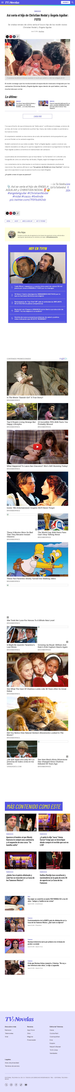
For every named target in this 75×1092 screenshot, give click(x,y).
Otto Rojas (41, 31)
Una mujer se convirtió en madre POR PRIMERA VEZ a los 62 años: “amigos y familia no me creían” (48, 900)
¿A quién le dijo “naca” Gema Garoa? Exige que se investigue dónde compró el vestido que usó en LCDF (54, 841)
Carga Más (38, 116)
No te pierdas (40, 221)
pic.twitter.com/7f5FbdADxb (28, 200)
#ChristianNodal (37, 193)
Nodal (8, 221)
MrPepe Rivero (39, 925)
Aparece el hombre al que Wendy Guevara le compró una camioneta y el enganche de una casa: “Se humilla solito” (20, 841)
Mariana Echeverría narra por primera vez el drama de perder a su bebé (46, 943)
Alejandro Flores (39, 946)
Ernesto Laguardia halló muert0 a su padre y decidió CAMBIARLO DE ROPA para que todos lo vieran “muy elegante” (60, 106)
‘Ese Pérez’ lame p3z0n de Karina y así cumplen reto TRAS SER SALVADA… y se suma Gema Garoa (25, 105)
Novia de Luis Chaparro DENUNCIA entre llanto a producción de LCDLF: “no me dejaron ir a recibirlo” (38, 310)
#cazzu (26, 196)
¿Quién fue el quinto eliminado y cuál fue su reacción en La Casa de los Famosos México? (20, 877)
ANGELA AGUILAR (27, 221)
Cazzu (16, 221)
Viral (29, 896)
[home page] (12, 2)
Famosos (37, 11)
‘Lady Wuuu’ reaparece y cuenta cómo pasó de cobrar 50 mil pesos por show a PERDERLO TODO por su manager (38, 287)
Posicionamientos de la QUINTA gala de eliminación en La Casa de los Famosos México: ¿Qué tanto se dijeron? (47, 921)
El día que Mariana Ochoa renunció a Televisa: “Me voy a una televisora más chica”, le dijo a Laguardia (47, 964)
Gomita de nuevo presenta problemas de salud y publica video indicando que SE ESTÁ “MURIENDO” (36, 318)
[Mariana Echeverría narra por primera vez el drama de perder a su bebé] (14, 946)
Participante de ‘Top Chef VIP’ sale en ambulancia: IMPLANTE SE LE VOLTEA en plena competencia (38, 303)
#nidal (16, 196)
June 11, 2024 (68, 187)
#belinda (37, 196)
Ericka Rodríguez (39, 903)
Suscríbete (66, 2)
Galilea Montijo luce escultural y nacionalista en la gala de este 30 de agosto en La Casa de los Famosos (53, 879)
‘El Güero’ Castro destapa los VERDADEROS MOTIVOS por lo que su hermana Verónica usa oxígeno (37, 295)
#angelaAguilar (16, 193)
